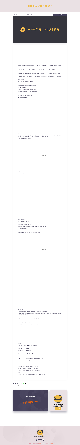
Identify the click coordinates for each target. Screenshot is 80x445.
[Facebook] (19, 384)
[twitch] (40, 440)
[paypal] (43, 440)
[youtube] (38, 440)
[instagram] (42, 440)
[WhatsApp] (23, 384)
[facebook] (36, 440)
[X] (21, 384)
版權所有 (40, 443)
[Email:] (25, 384)
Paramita (52, 443)
